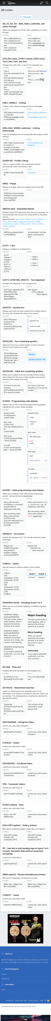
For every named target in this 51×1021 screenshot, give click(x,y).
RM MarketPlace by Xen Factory (19, 1006)
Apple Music (20, 219)
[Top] (45, 1000)
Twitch (34, 224)
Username (32, 173)
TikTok (22, 224)
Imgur (15, 222)
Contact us (5, 979)
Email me (31, 145)
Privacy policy (33, 1000)
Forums (4, 974)
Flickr (4, 222)
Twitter (40, 224)
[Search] (47, 2)
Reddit (37, 222)
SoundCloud (7, 224)
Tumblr (28, 224)
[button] (4, 3)
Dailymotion (30, 219)
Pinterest (30, 222)
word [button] (37, 388)
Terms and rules (21, 1000)
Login (3, 989)
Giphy (10, 222)
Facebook (39, 219)
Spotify (16, 224)
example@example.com (37, 117)
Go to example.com (35, 143)
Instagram (22, 222)
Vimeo (4, 226)
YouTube (11, 226)
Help (41, 1000)
